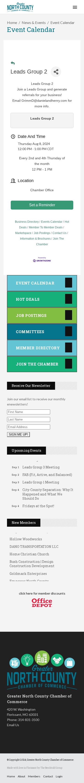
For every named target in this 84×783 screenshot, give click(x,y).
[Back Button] (13, 63)
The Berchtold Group (51, 767)
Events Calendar (51, 221)
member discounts (51, 593)
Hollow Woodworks (26, 537)
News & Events (34, 22)
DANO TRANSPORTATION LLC (34, 544)
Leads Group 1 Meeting (40, 480)
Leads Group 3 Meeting (41, 465)
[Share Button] (56, 71)
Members (34, 776)
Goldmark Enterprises (28, 571)
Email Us (13, 725)
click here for (28, 593)
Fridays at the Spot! (38, 504)
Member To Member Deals (46, 227)
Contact (48, 776)
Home (12, 22)
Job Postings (42, 233)
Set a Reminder (42, 205)
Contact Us (59, 233)
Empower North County (29, 579)
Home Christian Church (29, 552)
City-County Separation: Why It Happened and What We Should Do (47, 492)
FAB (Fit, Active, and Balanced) (47, 473)
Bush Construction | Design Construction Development (32, 561)
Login (59, 776)
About (21, 776)
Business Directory (27, 221)
